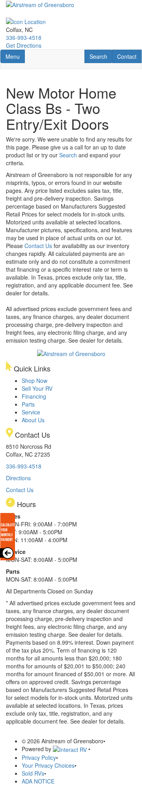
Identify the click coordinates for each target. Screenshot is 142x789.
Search (100, 56)
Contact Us (38, 246)
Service (31, 412)
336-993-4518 (23, 37)
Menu (15, 56)
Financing (34, 396)
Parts (28, 404)
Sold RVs (33, 773)
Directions (18, 478)
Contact (129, 56)
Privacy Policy (39, 757)
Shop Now (34, 380)
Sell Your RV (37, 388)
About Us (33, 420)
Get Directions (23, 45)
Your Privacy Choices (48, 765)
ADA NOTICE (38, 781)
